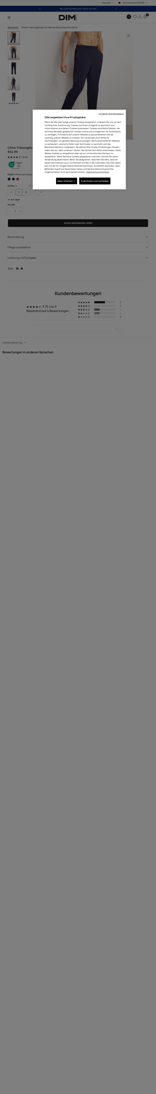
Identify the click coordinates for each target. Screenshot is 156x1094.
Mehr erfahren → (67, 181)
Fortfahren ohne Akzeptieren (111, 113)
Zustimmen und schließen (95, 181)
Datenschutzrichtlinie (97, 172)
